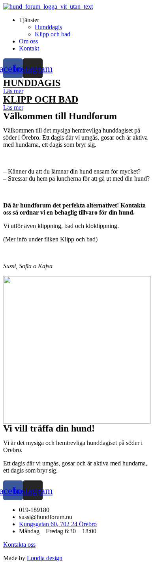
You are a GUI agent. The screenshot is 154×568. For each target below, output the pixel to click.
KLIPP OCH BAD (40, 99)
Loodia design (44, 558)
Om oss (28, 41)
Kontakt (29, 48)
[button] (13, 91)
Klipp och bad (52, 34)
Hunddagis (48, 27)
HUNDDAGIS (31, 83)
